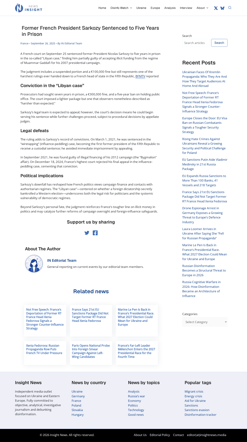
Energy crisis (193, 396)
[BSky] (222, 8)
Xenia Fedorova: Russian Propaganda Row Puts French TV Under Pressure (44, 349)
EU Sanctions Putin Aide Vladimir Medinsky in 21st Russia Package (204, 164)
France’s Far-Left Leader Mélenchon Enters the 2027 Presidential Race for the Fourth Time (136, 351)
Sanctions (191, 405)
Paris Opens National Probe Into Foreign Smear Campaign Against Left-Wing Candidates (91, 351)
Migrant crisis (194, 391)
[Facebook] (95, 232)
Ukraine (77, 391)
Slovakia (77, 410)
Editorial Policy (160, 435)
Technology (136, 410)
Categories (189, 314)
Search (187, 36)
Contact (178, 435)
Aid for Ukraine (195, 401)
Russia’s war (136, 396)
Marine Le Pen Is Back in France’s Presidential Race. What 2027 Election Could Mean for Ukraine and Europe (136, 317)
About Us (140, 435)
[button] (130, 8)
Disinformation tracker (200, 414)
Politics (133, 405)
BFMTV (140, 76)
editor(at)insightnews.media (206, 435)
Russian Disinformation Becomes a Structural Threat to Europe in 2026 (204, 270)
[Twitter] (216, 8)
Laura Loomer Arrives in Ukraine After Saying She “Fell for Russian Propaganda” (203, 233)
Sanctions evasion (197, 410)
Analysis (133, 391)
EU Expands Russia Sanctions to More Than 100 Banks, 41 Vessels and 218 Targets (204, 180)
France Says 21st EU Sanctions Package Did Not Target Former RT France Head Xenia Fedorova (90, 315)
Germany (78, 396)
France (24, 43)
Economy (134, 401)
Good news (136, 414)
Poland (76, 405)
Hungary (78, 414)
